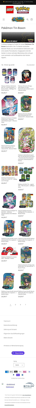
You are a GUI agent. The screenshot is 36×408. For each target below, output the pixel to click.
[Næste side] (25, 305)
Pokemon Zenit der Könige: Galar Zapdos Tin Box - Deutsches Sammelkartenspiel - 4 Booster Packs (26, 88)
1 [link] (10, 305)
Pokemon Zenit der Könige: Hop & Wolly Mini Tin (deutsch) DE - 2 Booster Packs (26, 266)
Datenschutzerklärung (10, 325)
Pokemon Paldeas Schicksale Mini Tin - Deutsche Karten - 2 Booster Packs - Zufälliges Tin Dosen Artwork (8, 88)
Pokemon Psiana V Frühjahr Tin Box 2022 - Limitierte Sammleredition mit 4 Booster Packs (9, 213)
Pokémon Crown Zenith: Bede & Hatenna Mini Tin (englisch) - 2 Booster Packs (26, 240)
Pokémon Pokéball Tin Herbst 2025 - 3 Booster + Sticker (9, 257)
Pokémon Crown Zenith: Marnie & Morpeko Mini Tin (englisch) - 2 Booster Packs (26, 293)
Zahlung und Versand (10, 329)
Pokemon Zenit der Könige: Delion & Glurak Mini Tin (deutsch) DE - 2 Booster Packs (9, 147)
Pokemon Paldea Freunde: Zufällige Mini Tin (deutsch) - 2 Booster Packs (26, 212)
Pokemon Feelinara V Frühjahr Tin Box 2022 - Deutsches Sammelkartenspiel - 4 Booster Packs (9, 120)
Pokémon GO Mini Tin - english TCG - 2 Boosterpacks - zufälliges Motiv (26, 186)
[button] (4, 19)
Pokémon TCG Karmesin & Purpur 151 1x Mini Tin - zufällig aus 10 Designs (9, 179)
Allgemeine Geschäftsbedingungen (14, 333)
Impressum (7, 321)
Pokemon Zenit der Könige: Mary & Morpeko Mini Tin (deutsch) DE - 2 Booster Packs (25, 115)
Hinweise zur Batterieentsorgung (13, 345)
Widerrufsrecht (8, 338)
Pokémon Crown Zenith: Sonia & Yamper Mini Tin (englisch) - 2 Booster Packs (9, 293)
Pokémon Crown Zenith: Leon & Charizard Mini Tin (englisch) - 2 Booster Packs (9, 240)
